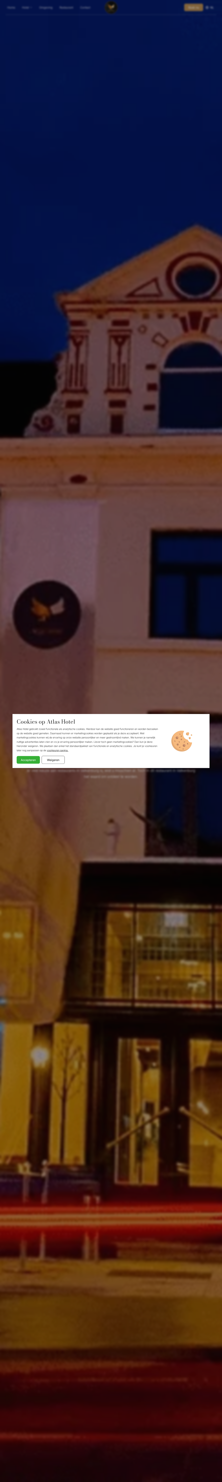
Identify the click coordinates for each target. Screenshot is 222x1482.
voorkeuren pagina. (57, 750)
